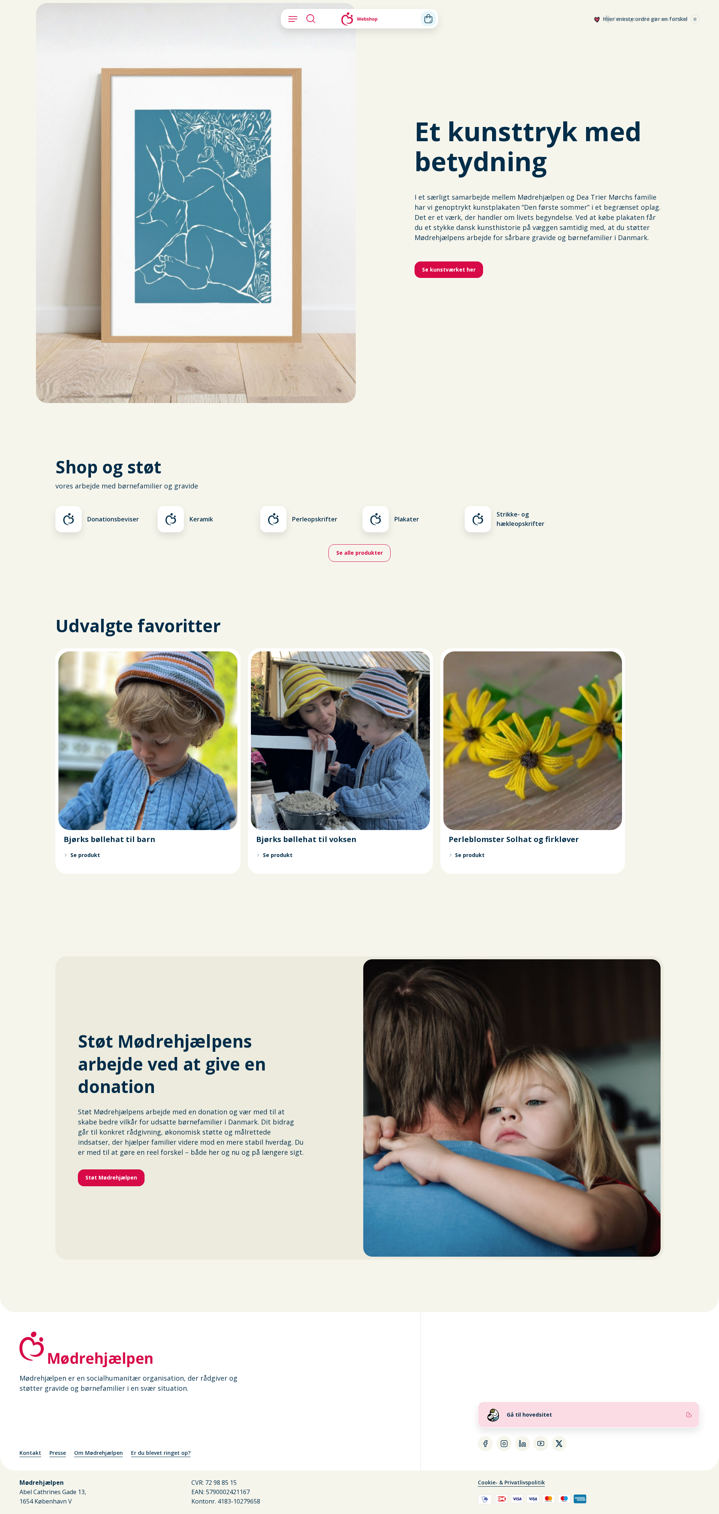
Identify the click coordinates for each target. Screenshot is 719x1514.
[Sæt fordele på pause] (695, 19)
